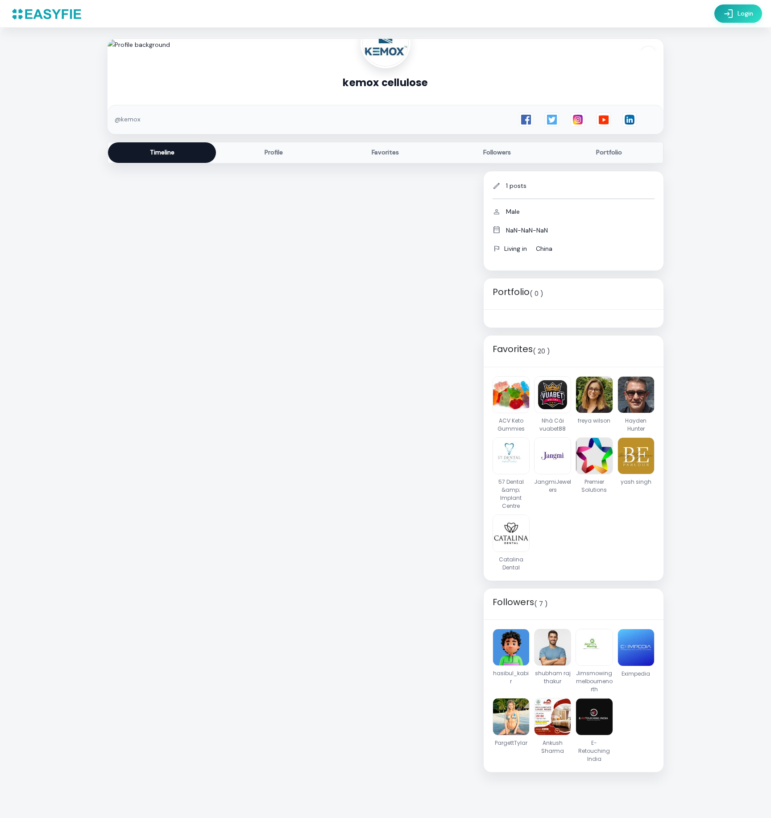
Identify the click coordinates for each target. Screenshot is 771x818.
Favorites (385, 152)
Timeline (162, 152)
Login (738, 14)
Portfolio (609, 152)
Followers (497, 152)
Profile (274, 152)
